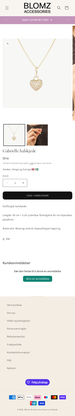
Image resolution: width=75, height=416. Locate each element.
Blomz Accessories (32, 409)
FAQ (9, 360)
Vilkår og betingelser (18, 320)
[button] (7, 8)
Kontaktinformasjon (18, 352)
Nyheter (11, 368)
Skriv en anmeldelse (37, 279)
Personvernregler (17, 328)
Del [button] (8, 238)
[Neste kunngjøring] (68, 20)
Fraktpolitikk (14, 344)
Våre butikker (14, 305)
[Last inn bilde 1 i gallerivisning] (14, 135)
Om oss (11, 312)
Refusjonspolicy (16, 336)
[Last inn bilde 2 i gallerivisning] (37, 135)
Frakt (31, 163)
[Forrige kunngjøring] (6, 20)
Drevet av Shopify (50, 409)
